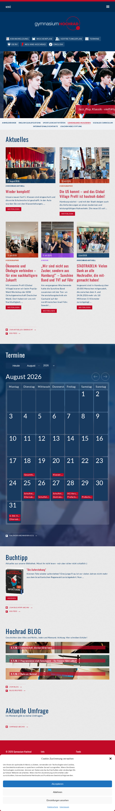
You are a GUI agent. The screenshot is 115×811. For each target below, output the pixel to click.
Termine (94, 39)
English (58, 44)
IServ (14, 44)
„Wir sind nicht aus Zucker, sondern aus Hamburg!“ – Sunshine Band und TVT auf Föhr (57, 272)
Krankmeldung (19, 39)
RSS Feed (13, 333)
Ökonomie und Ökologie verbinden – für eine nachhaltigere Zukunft (21, 272)
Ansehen (11, 598)
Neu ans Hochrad (35, 44)
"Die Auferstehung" (36, 570)
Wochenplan (44, 39)
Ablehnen (57, 792)
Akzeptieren (57, 784)
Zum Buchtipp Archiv (19, 607)
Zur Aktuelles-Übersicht (21, 330)
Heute (16, 365)
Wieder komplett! (18, 191)
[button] (110, 758)
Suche (96, 7)
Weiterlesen (13, 209)
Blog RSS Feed (15, 690)
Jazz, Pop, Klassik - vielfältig (93, 109)
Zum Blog (14, 687)
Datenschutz (52, 807)
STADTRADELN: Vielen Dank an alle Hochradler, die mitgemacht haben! (92, 272)
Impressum (64, 807)
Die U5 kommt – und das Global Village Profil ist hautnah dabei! (82, 194)
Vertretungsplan (71, 39)
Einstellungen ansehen (58, 800)
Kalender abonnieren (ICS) (21, 535)
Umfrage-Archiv (17, 727)
